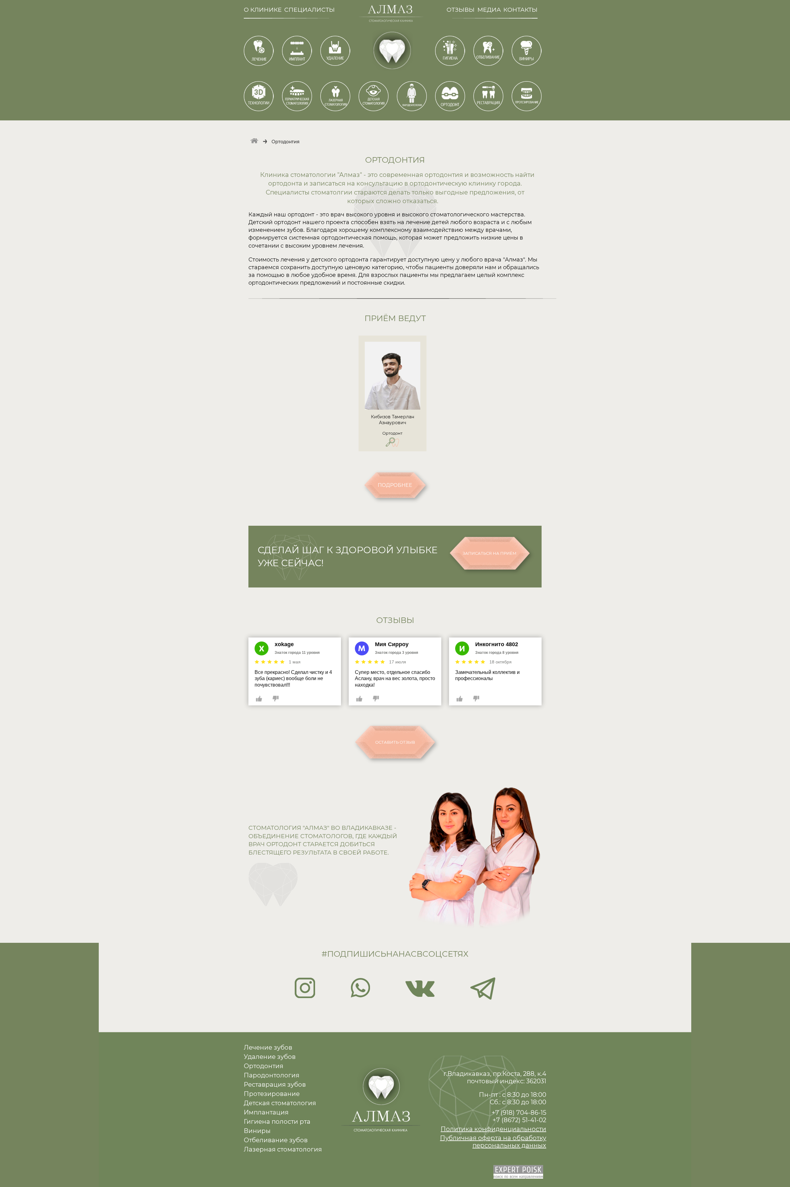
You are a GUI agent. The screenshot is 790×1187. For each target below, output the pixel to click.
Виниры (257, 1131)
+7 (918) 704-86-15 (519, 1112)
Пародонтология (271, 1075)
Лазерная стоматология (283, 1149)
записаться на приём (490, 553)
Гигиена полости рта (277, 1121)
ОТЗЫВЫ (461, 9)
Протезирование (272, 1093)
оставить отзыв (395, 742)
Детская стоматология (280, 1103)
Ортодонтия (263, 1066)
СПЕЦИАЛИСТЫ (309, 9)
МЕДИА (489, 9)
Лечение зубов (268, 1047)
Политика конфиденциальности (493, 1129)
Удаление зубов (270, 1056)
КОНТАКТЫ (520, 9)
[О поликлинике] (254, 140)
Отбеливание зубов (276, 1140)
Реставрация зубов (275, 1084)
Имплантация (266, 1112)
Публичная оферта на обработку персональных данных (493, 1141)
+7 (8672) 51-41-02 (519, 1120)
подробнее (395, 485)
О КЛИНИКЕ (263, 9)
